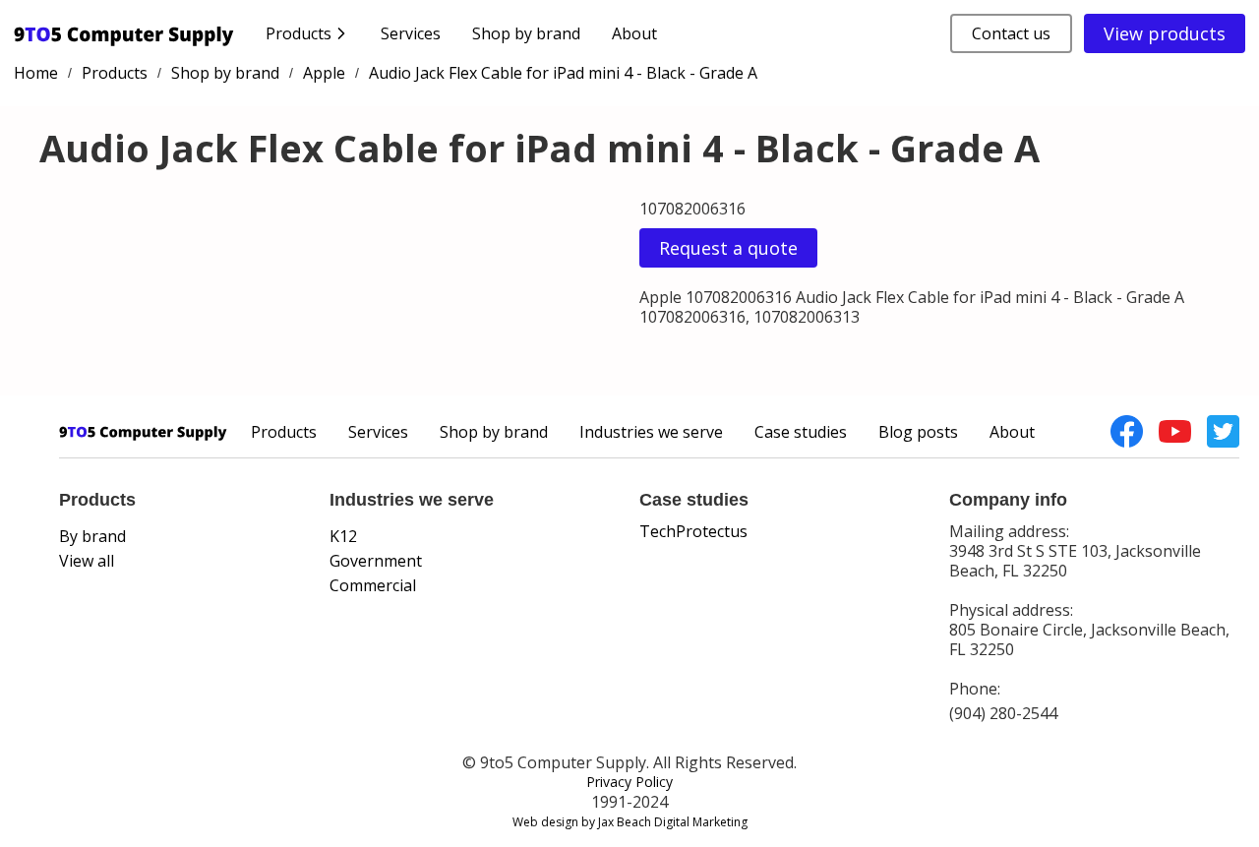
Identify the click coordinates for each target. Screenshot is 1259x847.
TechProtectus (693, 531)
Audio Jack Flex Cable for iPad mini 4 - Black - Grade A (563, 73)
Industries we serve (651, 432)
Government (376, 561)
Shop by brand (526, 33)
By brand (92, 536)
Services (411, 33)
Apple (324, 73)
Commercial (373, 585)
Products (115, 73)
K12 (343, 536)
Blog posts (918, 432)
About (634, 33)
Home (36, 73)
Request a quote (728, 248)
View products (1165, 33)
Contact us (1011, 33)
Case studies (800, 432)
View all (86, 561)
